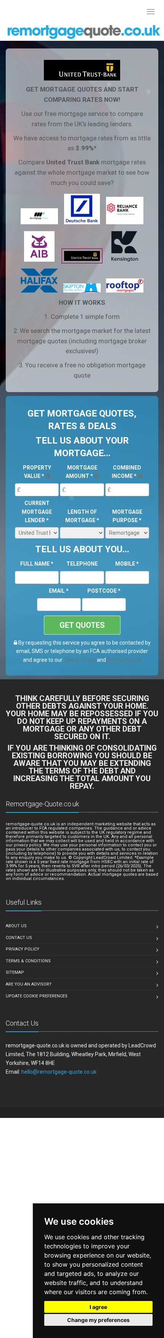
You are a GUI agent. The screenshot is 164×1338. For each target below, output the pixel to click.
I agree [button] (98, 1307)
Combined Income (126, 472)
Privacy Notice (124, 660)
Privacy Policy (22, 949)
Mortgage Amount (81, 472)
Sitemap (15, 972)
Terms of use (80, 660)
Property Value (37, 472)
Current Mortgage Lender (37, 511)
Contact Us (19, 937)
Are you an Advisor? (28, 984)
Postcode (104, 591)
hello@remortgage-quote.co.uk (58, 1072)
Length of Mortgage (82, 516)
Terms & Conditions (28, 960)
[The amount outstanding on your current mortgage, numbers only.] (96, 476)
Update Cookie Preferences (37, 996)
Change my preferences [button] (98, 1320)
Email (59, 591)
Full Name (36, 564)
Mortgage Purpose (127, 516)
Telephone (82, 564)
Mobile (127, 564)
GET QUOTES (82, 625)
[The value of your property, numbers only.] (47, 476)
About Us (16, 925)
